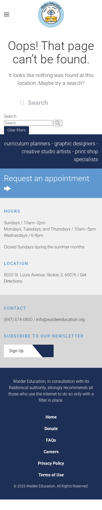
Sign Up (16, 350)
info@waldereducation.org (60, 319)
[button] (6, 14)
